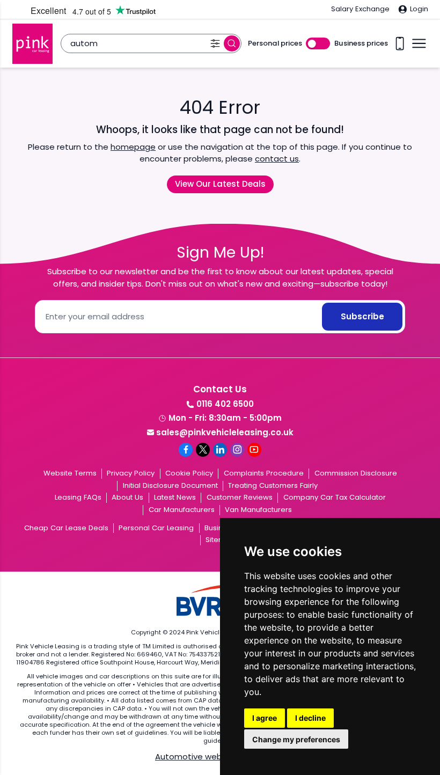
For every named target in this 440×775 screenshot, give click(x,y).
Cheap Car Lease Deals (66, 528)
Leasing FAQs (78, 497)
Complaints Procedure (264, 473)
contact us (277, 158)
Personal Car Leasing (156, 528)
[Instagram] (237, 450)
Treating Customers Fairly (273, 485)
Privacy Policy (131, 473)
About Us (127, 497)
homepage (133, 146)
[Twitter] (203, 450)
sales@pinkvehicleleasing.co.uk (225, 432)
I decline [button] (310, 717)
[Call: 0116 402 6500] (400, 44)
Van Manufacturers (258, 510)
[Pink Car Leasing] (32, 44)
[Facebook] (186, 450)
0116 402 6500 (225, 404)
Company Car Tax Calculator (334, 497)
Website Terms (70, 473)
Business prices (361, 43)
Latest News (175, 497)
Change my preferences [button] (296, 739)
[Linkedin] (220, 450)
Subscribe (362, 316)
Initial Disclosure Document (170, 485)
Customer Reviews (240, 497)
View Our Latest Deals (220, 183)
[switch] (318, 44)
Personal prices (275, 43)
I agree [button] (264, 717)
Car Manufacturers (182, 510)
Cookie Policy (189, 473)
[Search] (232, 43)
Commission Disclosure (355, 473)
